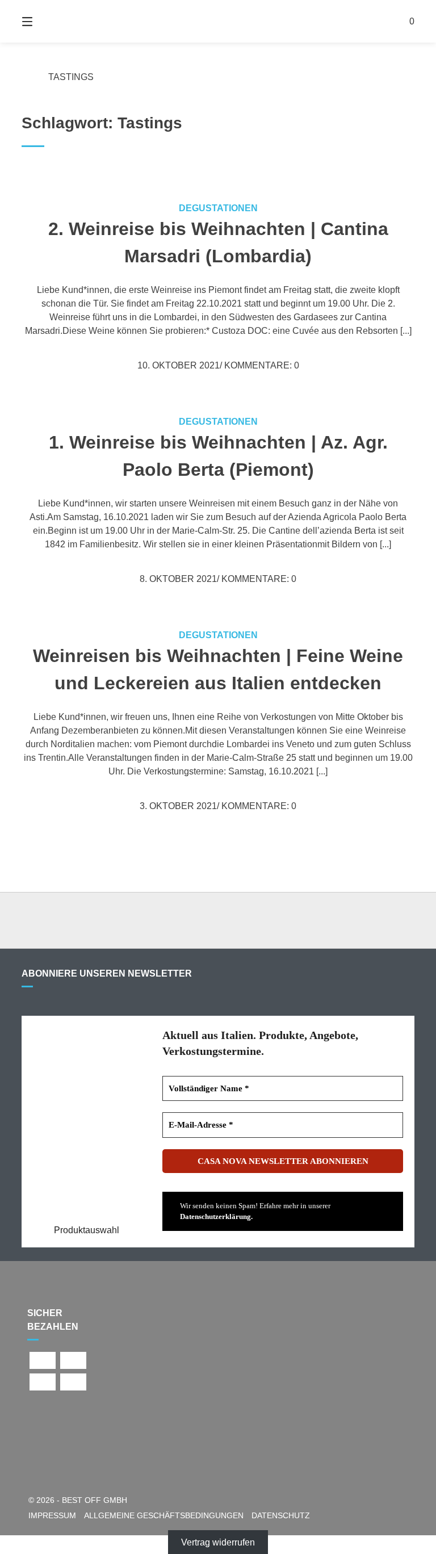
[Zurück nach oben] (218, 920)
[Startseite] (218, 21)
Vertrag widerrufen (218, 1542)
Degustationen (218, 208)
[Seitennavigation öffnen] (47, 21)
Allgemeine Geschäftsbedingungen (164, 1515)
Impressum (52, 1515)
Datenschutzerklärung (215, 1216)
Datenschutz (280, 1515)
